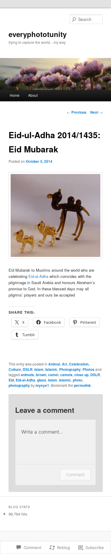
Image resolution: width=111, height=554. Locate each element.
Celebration (79, 364)
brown (41, 374)
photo (77, 380)
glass (41, 380)
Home (15, 95)
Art (64, 364)
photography (19, 385)
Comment (75, 474)
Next (96, 112)
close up (81, 374)
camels (66, 374)
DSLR (28, 369)
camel (53, 374)
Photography (70, 369)
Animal (54, 364)
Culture (15, 369)
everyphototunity (38, 34)
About (33, 95)
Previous (76, 112)
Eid (11, 380)
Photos (88, 369)
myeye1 (42, 385)
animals (27, 374)
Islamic (51, 369)
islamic (65, 380)
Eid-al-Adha (38, 276)
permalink (82, 385)
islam (52, 380)
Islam (39, 369)
